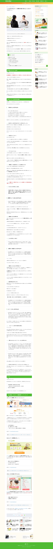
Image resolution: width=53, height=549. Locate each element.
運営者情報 (19, 545)
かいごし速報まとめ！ (38, 54)
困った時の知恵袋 (38, 56)
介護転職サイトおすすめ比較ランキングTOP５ (21, 508)
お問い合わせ (34, 545)
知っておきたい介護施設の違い (40, 59)
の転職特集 (40, 15)
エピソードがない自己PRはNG (12, 62)
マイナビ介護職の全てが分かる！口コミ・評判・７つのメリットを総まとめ (19, 434)
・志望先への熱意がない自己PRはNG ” (13, 61)
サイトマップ (30, 545)
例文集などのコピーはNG (11, 57)
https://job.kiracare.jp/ (13, 467)
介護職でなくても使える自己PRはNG (13, 60)
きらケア (8, 455)
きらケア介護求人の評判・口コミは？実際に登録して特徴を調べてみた (19, 470)
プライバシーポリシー (27, 545)
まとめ (9, 64)
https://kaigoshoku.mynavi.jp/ (14, 431)
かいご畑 (8, 491)
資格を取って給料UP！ (38, 62)
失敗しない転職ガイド (38, 57)
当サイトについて (22, 545)
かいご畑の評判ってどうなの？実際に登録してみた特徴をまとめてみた (19, 505)
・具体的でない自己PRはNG (12, 59)
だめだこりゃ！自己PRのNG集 (12, 58)
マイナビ (14, 415)
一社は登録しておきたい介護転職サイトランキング (14, 65)
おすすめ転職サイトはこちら (26, 3)
